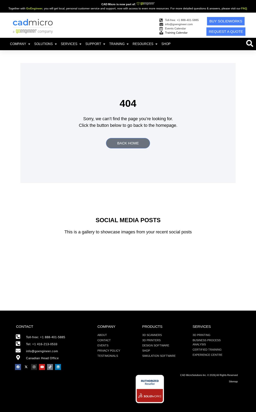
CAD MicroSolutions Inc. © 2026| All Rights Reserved (209, 375)
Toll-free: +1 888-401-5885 (45, 337)
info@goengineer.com (42, 351)
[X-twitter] (26, 367)
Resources (143, 44)
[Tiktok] (50, 367)
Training (117, 44)
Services (69, 44)
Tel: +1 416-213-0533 (41, 344)
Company (18, 44)
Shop (166, 44)
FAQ (244, 8)
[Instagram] (34, 367)
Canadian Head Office (42, 358)
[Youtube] (42, 367)
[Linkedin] (58, 367)
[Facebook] (18, 367)
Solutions (43, 44)
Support (93, 44)
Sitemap (233, 381)
